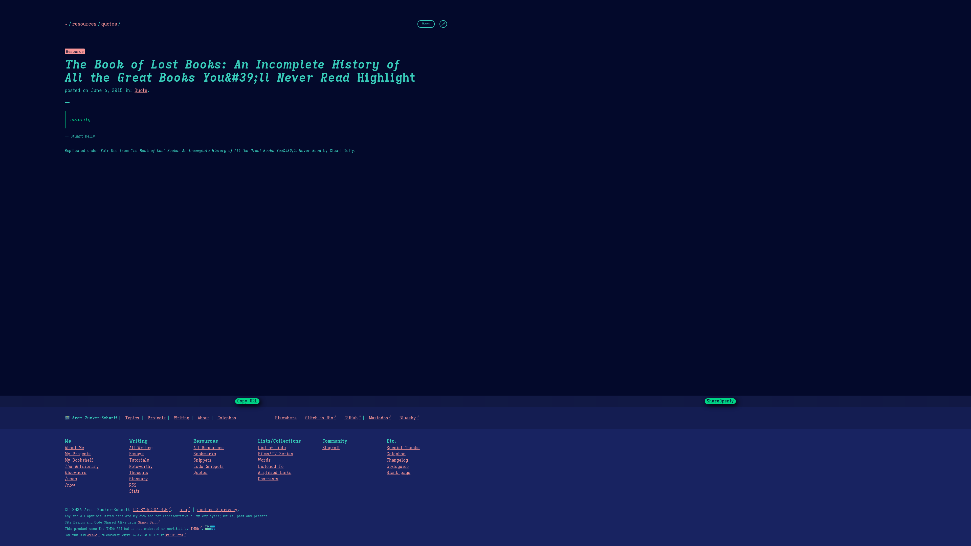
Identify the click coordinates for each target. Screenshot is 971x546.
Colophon (226, 418)
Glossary (138, 479)
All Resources (208, 447)
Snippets (202, 460)
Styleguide (398, 466)
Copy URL (247, 401)
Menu (426, 24)
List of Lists (272, 447)
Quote (141, 90)
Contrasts (268, 479)
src (183, 509)
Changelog (397, 460)
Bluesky (408, 418)
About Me (74, 447)
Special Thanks (403, 447)
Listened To (270, 466)
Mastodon (378, 418)
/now (70, 485)
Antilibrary (82, 466)
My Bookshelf (79, 460)
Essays (136, 454)
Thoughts (138, 472)
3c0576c (92, 535)
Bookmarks (204, 454)
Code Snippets (208, 466)
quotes (109, 24)
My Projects (78, 454)
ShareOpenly (720, 401)
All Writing (141, 447)
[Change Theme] (443, 24)
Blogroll (331, 447)
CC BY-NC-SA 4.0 (150, 509)
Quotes (200, 472)
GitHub (351, 418)
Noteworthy (141, 466)
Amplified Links (274, 472)
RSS (133, 485)
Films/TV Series (275, 454)
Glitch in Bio (319, 418)
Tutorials (139, 460)
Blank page (398, 472)
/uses (71, 479)
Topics (132, 418)
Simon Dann (148, 522)
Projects (157, 418)
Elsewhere (286, 418)
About (203, 418)
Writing (181, 418)
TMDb (194, 529)
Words (264, 460)
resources (84, 24)
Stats (134, 491)
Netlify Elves (174, 535)
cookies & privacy (217, 509)
